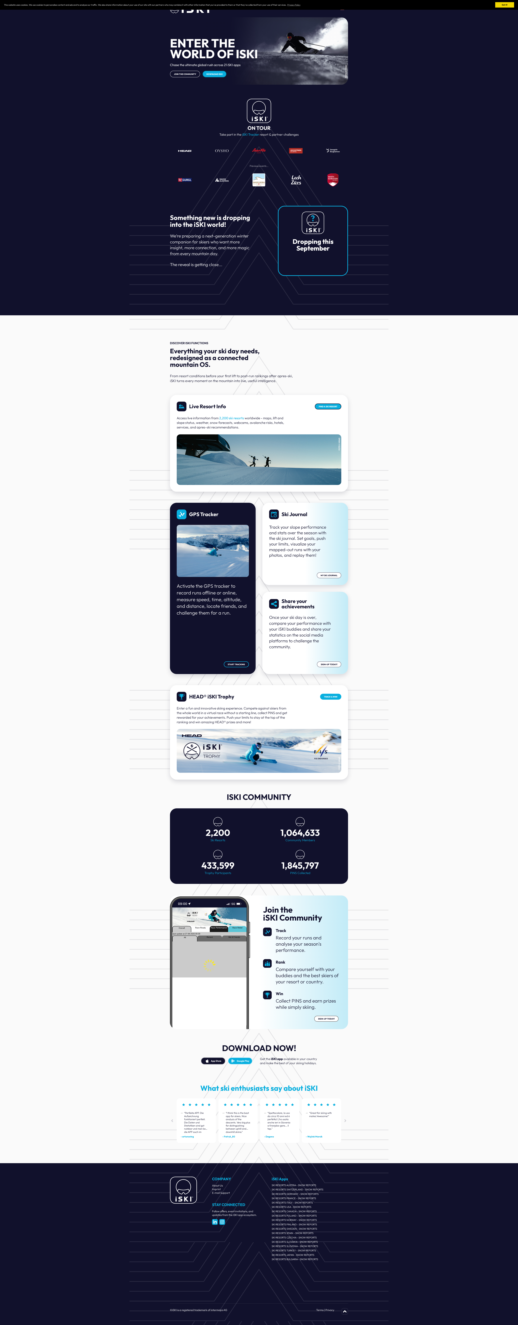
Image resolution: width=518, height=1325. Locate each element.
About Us (217, 1185)
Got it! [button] (504, 5)
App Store (216, 1060)
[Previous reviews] (172, 1121)
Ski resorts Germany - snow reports (295, 1194)
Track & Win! (330, 696)
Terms (319, 1310)
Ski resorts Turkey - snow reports (294, 1250)
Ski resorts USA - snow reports (291, 1206)
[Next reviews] (345, 1121)
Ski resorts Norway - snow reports (294, 1220)
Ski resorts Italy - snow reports (292, 1202)
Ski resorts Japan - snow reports (293, 1254)
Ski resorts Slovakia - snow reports (295, 1241)
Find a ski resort (328, 406)
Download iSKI (214, 74)
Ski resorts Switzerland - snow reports (297, 1189)
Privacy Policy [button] (293, 5)
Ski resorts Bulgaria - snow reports (295, 1259)
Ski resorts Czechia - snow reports (294, 1237)
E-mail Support (221, 1192)
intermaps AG (219, 1310)
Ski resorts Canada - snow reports (294, 1211)
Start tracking (236, 664)
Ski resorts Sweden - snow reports (294, 1228)
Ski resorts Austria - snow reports (294, 1185)
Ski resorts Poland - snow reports (294, 1215)
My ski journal (329, 575)
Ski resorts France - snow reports (294, 1198)
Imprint (216, 1189)
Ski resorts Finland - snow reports (294, 1224)
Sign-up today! (329, 664)
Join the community (185, 74)
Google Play (243, 1060)
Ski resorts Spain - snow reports (292, 1233)
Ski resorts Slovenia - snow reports (295, 1246)
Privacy (329, 1310)
